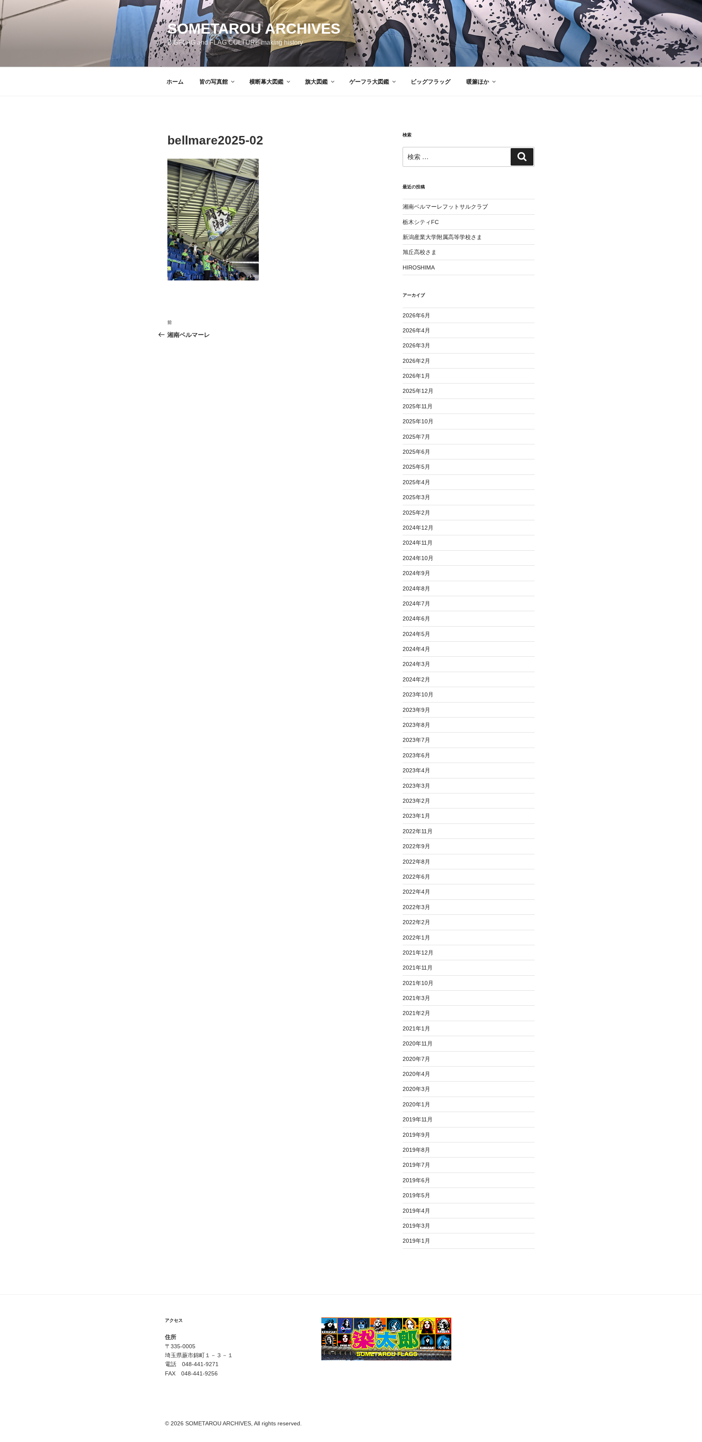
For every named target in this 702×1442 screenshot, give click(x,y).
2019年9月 (416, 1135)
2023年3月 (416, 785)
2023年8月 (416, 725)
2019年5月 (416, 1195)
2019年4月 (416, 1210)
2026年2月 (416, 361)
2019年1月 (416, 1240)
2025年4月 (416, 482)
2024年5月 (416, 634)
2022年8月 (416, 861)
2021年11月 (418, 967)
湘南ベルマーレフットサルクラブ (445, 206)
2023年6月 (416, 755)
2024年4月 (416, 649)
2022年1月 (416, 937)
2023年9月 (416, 710)
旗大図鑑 (316, 81)
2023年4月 (416, 770)
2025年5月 (416, 466)
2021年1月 (416, 1028)
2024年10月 (418, 558)
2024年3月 (416, 664)
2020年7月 (416, 1059)
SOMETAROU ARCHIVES (253, 28)
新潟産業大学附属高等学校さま (442, 237)
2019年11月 (418, 1119)
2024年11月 (418, 542)
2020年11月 (418, 1043)
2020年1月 (416, 1104)
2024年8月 (416, 588)
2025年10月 (418, 421)
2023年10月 (418, 694)
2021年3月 (416, 998)
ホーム (175, 81)
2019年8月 (416, 1150)
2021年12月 (418, 952)
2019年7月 (416, 1165)
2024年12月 (418, 527)
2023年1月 (416, 816)
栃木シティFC (421, 222)
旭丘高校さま (420, 252)
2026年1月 (416, 376)
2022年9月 (416, 846)
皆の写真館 (213, 81)
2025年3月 (416, 497)
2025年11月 (418, 406)
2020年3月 (416, 1089)
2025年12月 (418, 391)
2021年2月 (416, 1013)
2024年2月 (416, 679)
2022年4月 (416, 891)
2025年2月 (416, 512)
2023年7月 (416, 740)
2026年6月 (416, 315)
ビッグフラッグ (431, 81)
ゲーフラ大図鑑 (369, 81)
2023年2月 (416, 801)
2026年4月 (416, 330)
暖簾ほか (477, 81)
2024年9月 (416, 573)
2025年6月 (416, 451)
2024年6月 (416, 618)
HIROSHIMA (419, 267)
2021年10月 (418, 983)
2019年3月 (416, 1225)
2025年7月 (416, 436)
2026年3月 (416, 345)
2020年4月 (416, 1074)
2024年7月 (416, 603)
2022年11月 (418, 831)
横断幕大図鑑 (266, 81)
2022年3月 (416, 907)
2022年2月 (416, 922)
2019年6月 (416, 1180)
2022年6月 (416, 876)
